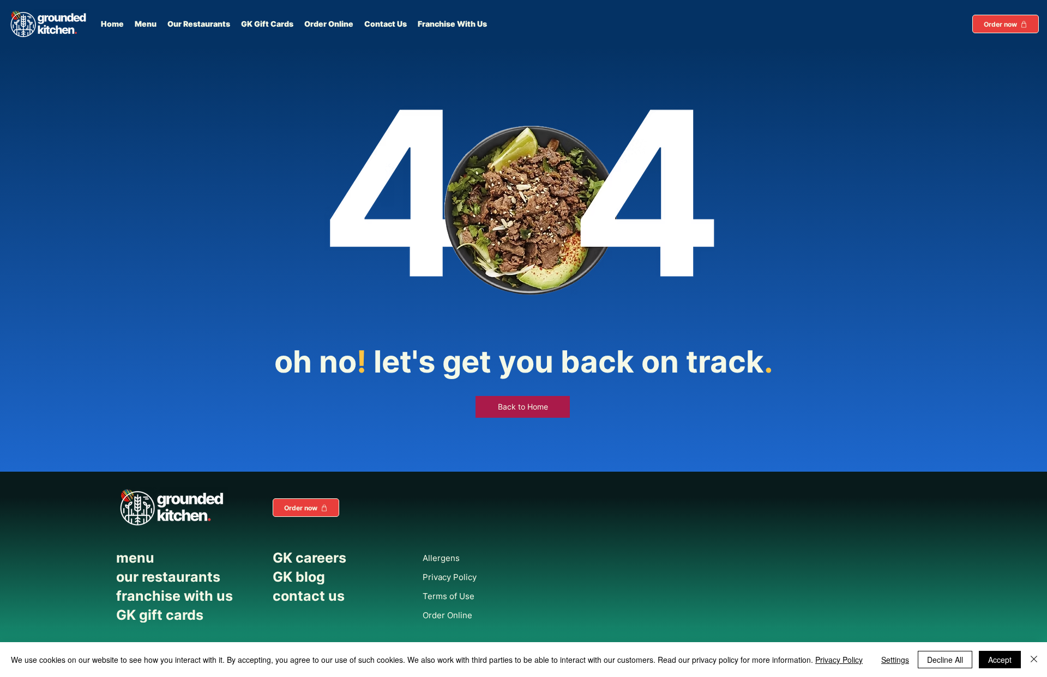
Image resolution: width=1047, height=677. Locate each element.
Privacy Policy (839, 659)
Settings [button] (895, 659)
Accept (1000, 659)
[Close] (1033, 659)
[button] (1005, 24)
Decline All (945, 659)
